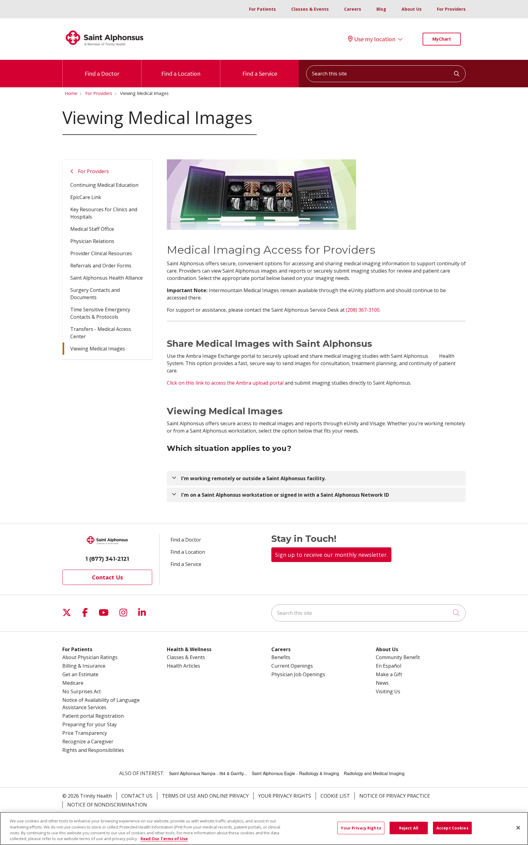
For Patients (262, 9)
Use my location (374, 39)
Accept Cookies (452, 828)
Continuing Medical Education (104, 185)
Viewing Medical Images (97, 348)
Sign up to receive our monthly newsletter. (331, 554)
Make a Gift (389, 674)
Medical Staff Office (92, 229)
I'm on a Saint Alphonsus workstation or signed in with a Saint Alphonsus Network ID (285, 494)
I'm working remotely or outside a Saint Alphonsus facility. (253, 478)
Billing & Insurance (83, 665)
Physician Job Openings (298, 674)
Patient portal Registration (93, 716)
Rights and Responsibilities (93, 750)
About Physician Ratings (90, 657)
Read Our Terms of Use (164, 838)
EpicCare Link (85, 197)
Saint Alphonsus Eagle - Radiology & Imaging (295, 773)
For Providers (451, 9)
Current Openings (292, 665)
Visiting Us (388, 691)
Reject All (408, 828)
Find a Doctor (102, 73)
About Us (412, 9)
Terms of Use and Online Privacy (205, 795)
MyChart (441, 39)
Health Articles (183, 665)
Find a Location (180, 73)
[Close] (518, 827)
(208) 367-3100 (363, 309)
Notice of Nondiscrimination (107, 804)
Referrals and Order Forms (100, 265)
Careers (352, 9)
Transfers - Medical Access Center (100, 333)
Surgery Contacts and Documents (95, 294)
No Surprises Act (81, 691)
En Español (388, 665)
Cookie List (335, 795)
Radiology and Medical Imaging (374, 773)
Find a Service (259, 73)
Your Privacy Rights (284, 795)
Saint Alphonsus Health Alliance (106, 277)
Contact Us (107, 577)
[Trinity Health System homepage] (104, 48)
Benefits (280, 657)
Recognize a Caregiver (87, 741)
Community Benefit (398, 657)
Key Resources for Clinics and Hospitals (103, 213)
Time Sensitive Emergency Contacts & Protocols (100, 313)
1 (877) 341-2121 (107, 559)
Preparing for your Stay (89, 724)
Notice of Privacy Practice (394, 795)
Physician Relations (92, 241)
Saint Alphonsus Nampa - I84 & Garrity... (208, 773)
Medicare (72, 683)
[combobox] (386, 73)
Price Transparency (84, 733)
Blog (381, 9)
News (382, 683)
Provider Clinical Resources (101, 253)
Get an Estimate (80, 674)
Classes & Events (310, 9)
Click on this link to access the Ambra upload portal (225, 382)
